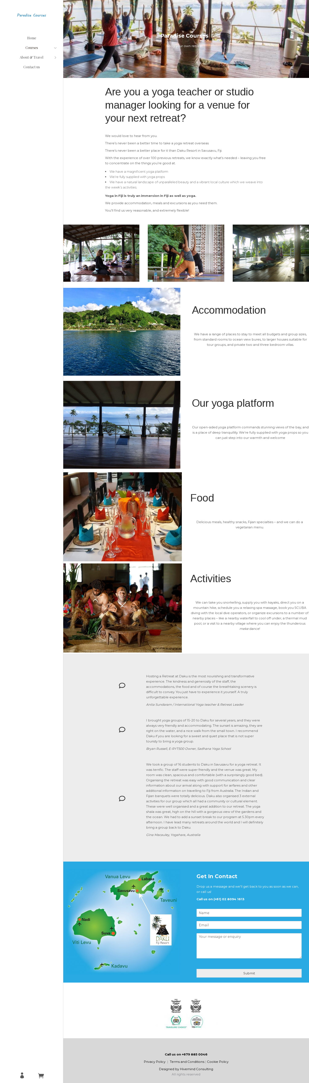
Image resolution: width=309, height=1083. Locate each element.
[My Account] (22, 1075)
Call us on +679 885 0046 (186, 1054)
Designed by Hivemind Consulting (186, 1069)
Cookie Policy (217, 1062)
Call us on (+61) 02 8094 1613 (220, 899)
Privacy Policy (154, 1062)
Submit (249, 973)
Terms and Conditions (187, 1062)
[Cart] (41, 1075)
